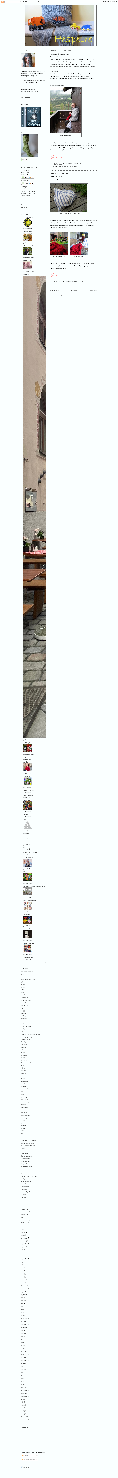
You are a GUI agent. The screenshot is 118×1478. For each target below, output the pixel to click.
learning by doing (26, 1037)
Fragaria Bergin (28, 790)
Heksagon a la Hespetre (28, 191)
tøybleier (24, 1047)
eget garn (24, 1112)
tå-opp (23, 1011)
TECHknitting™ (28, 217)
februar (23, 1232)
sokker (23, 990)
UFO (22, 1031)
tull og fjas (24, 1005)
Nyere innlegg (54, 290)
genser (23, 1120)
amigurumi (24, 1081)
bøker (23, 992)
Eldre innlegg (92, 290)
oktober (23, 1241)
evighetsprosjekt (26, 1026)
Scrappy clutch (25, 1161)
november (24, 1238)
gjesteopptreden (26, 1097)
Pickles (25, 814)
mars (22, 1277)
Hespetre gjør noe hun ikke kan (30, 1034)
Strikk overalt (73, 166)
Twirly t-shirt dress (26, 1166)
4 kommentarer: (56, 283)
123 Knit (24, 1207)
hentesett (24, 1125)
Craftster (23, 1194)
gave (22, 1065)
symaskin (24, 1045)
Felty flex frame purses (28, 1145)
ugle (22, 1110)
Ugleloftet (26, 776)
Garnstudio (24, 1189)
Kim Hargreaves (26, 1181)
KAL (22, 1021)
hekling (23, 1016)
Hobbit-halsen (25, 196)
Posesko (23, 189)
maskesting (24, 1099)
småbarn (23, 1013)
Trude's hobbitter (29, 943)
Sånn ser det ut (56, 176)
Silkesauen (26, 872)
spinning (24, 1073)
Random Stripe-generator (29, 1176)
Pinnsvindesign (26, 1220)
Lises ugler (24, 1153)
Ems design (24, 1209)
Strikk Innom (25, 1222)
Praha (22, 205)
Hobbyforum (25, 1184)
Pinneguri (26, 800)
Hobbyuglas (27, 743)
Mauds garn (24, 1215)
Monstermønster (28, 246)
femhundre (26, 274)
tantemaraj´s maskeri (30, 900)
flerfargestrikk (25, 1115)
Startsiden (74, 290)
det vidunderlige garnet (28, 979)
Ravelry (23, 1042)
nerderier (62, 166)
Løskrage (24, 187)
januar (23, 1235)
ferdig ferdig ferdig (27, 971)
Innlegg (26, 1455)
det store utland (26, 1063)
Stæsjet (23, 984)
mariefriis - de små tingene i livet (34, 886)
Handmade (27, 929)
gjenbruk (24, 1123)
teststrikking (25, 1102)
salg (22, 1131)
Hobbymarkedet (26, 1212)
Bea (24, 819)
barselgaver (24, 1084)
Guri (25, 757)
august (23, 1247)
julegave (23, 1068)
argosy (23, 1052)
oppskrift (24, 1055)
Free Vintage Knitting (28, 1192)
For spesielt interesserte (59, 53)
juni (22, 1253)
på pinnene (24, 977)
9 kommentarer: (56, 165)
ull (22, 1133)
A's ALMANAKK (29, 857)
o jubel (23, 987)
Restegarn (24, 1029)
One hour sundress (26, 1156)
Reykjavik (24, 207)
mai (22, 1271)
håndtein (24, 1105)
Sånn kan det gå (26, 1000)
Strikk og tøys (27, 260)
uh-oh (23, 1076)
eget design (24, 995)
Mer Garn (24, 1217)
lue (22, 1008)
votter (23, 1057)
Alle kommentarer (29, 1459)
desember (24, 1286)
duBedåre (26, 914)
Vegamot (24, 172)
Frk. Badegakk (28, 795)
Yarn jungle (27, 848)
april (22, 1274)
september (24, 1244)
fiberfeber (24, 1086)
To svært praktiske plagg (28, 193)
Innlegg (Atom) (62, 295)
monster (23, 1128)
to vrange (26, 833)
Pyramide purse (26, 1159)
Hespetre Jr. (24, 997)
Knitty (23, 1179)
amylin (25, 762)
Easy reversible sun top (28, 1143)
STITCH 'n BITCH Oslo (31, 853)
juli (22, 1250)
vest (22, 1091)
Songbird (24, 1164)
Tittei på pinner (28, 957)
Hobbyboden (25, 1187)
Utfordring (24, 1003)
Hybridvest (24, 170)
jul (22, 1050)
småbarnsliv (24, 1107)
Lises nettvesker (26, 1151)
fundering (24, 1118)
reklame (23, 1071)
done (22, 974)
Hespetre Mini (25, 1039)
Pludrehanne (27, 231)
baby (22, 982)
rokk (22, 1094)
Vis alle (44, 962)
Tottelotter (24, 181)
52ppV (23, 1078)
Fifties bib (24, 1148)
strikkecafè (24, 1089)
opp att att (24, 1060)
